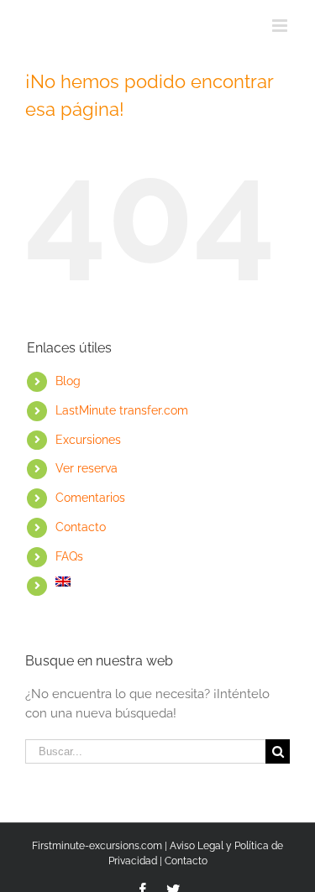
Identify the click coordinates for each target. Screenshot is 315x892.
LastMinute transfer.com (121, 410)
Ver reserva (86, 468)
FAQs (69, 556)
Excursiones (88, 439)
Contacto (80, 527)
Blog (68, 381)
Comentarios (90, 497)
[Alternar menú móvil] (281, 25)
